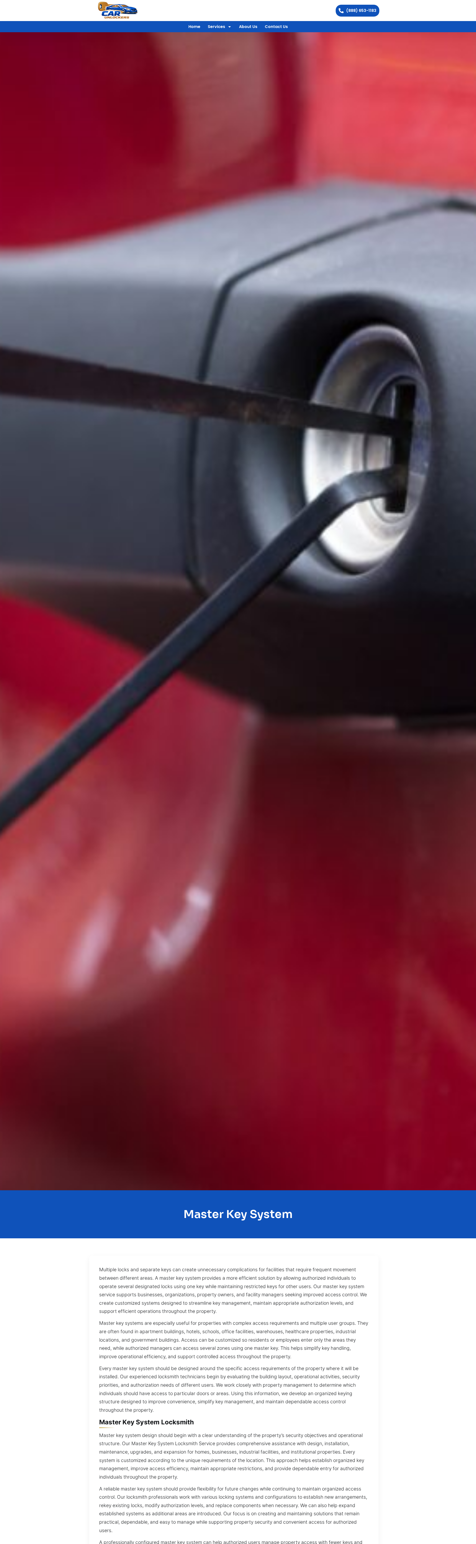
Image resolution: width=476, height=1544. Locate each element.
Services (216, 26)
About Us (248, 26)
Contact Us (276, 26)
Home (194, 26)
